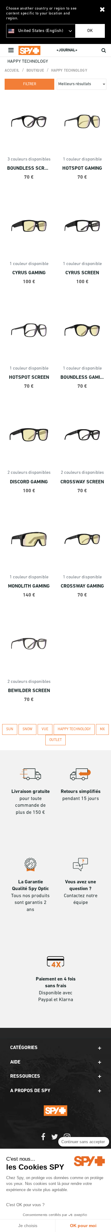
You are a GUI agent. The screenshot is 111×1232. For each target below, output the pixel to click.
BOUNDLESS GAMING (82, 377)
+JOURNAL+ (66, 50)
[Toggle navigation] (11, 50)
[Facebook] (43, 1140)
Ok (90, 31)
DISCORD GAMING (29, 482)
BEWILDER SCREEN (29, 690)
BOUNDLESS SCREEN (29, 168)
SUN (9, 729)
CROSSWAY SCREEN (82, 482)
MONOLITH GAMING (29, 586)
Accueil (12, 71)
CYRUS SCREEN (82, 273)
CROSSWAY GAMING (82, 586)
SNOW (27, 729)
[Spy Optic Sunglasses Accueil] (29, 50)
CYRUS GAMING (29, 273)
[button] (55, 1047)
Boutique (35, 71)
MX (102, 729)
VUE (45, 729)
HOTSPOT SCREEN (29, 377)
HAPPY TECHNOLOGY (69, 71)
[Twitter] (54, 1140)
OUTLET (55, 740)
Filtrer (29, 84)
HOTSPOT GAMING (82, 168)
